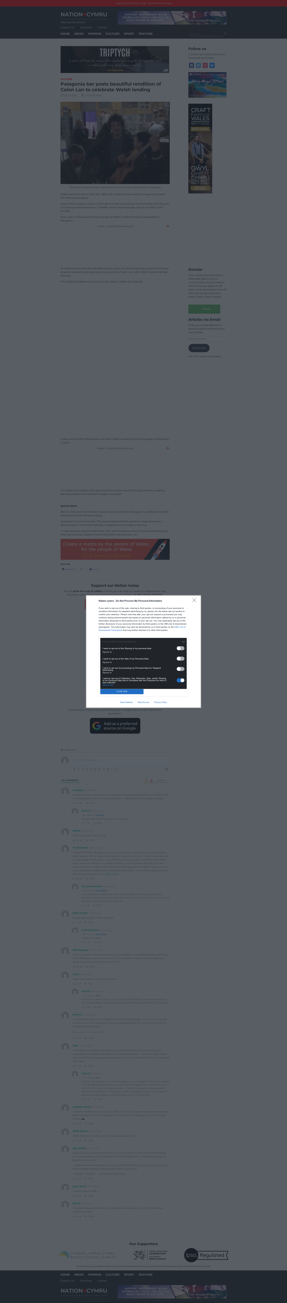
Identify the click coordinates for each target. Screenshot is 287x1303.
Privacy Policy (160, 702)
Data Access (143, 702)
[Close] (195, 601)
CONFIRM (122, 691)
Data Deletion (126, 702)
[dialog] (143, 651)
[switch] (180, 648)
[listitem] (143, 641)
